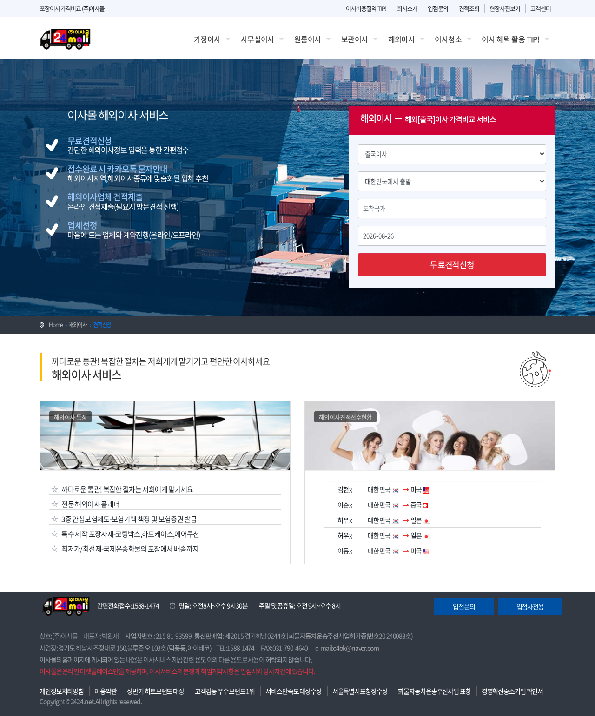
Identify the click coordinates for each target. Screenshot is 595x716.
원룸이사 (307, 39)
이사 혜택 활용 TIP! (510, 39)
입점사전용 (530, 606)
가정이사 (207, 39)
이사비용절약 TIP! (366, 8)
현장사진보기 (504, 8)
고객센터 (540, 8)
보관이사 (354, 39)
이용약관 (105, 691)
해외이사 (401, 39)
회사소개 (407, 8)
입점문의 (438, 8)
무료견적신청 (452, 264)
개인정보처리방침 (62, 691)
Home (56, 325)
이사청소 (448, 39)
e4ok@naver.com (355, 647)
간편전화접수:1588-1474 (128, 605)
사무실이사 (257, 39)
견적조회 (469, 8)
